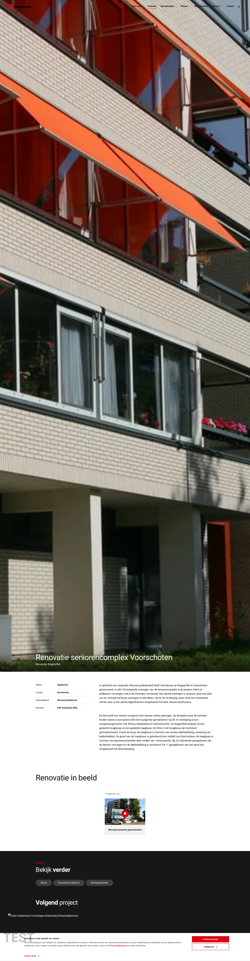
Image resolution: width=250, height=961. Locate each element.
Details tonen (30, 956)
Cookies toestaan (210, 939)
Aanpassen (209, 947)
